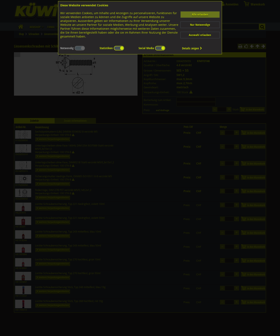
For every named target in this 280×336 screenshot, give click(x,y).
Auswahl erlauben (200, 35)
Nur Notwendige (200, 25)
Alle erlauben (200, 14)
